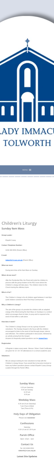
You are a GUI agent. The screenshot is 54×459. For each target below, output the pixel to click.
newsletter (31, 418)
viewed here (43, 338)
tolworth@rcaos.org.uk (27, 451)
